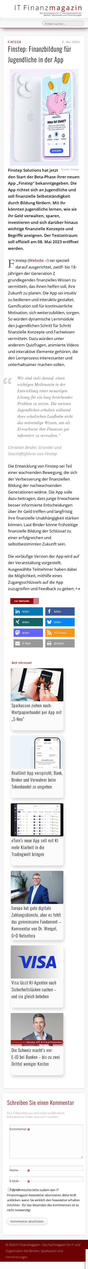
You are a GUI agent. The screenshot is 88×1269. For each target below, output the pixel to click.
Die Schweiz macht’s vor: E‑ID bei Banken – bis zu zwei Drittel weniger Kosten (35, 1057)
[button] (28, 611)
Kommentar (20, 1129)
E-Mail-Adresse (20, 1185)
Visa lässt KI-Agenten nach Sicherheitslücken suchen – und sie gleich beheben (33, 989)
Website (36, 260)
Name (20, 1170)
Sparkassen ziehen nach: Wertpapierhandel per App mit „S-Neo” (36, 712)
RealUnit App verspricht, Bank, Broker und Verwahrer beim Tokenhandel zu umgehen (37, 780)
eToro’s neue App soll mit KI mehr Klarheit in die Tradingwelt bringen (34, 847)
